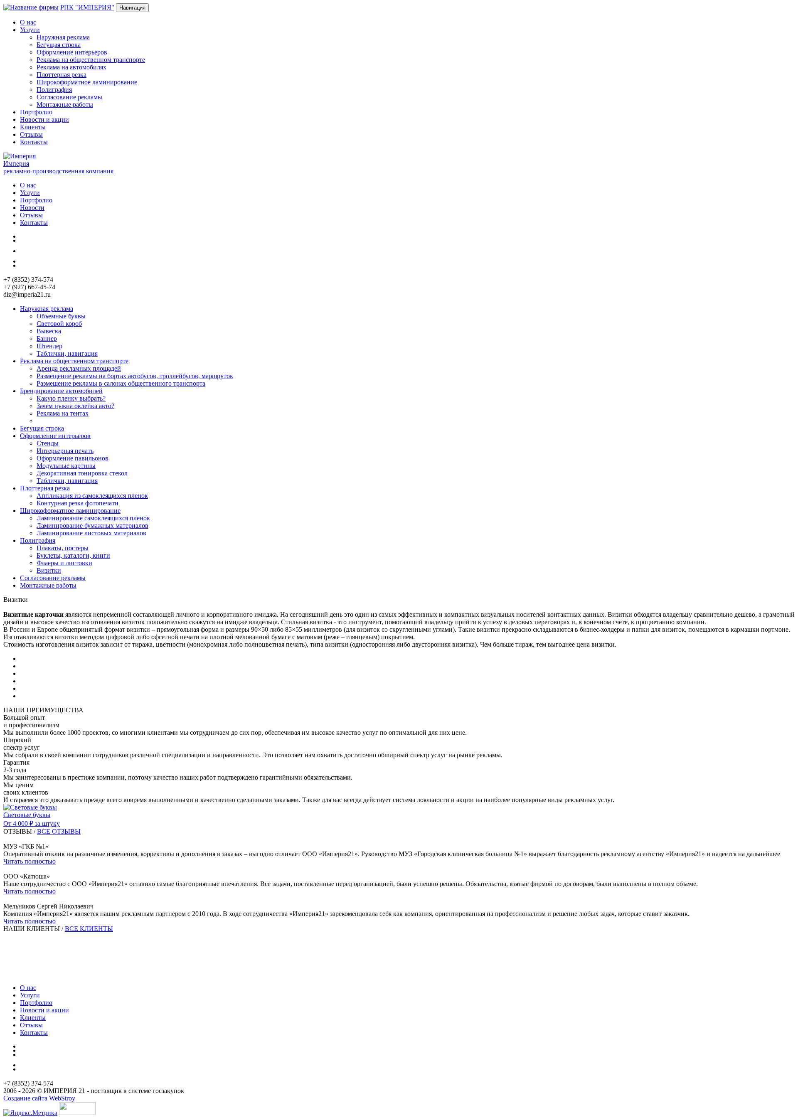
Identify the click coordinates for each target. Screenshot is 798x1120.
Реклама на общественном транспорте (91, 59)
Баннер (47, 338)
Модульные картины (66, 465)
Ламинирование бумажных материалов (92, 525)
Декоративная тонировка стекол (82, 473)
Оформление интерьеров (72, 52)
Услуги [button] (30, 29)
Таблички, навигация (67, 353)
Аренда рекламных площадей (79, 368)
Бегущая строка (59, 44)
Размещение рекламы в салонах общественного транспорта (121, 383)
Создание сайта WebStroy (39, 1098)
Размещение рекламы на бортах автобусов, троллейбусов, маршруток (135, 375)
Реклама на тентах (63, 413)
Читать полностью (29, 861)
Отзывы (31, 134)
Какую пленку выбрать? (71, 398)
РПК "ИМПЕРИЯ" (87, 7)
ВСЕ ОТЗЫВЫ (59, 831)
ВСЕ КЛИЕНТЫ (89, 928)
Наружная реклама (63, 37)
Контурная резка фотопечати (77, 503)
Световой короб (59, 323)
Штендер (49, 346)
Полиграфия (54, 89)
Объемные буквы (61, 316)
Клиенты (33, 126)
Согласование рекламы (69, 97)
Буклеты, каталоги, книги (73, 555)
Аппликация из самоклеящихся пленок (92, 495)
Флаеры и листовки (64, 562)
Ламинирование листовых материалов (91, 533)
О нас (28, 22)
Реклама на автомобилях (71, 67)
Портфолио (36, 112)
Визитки (49, 570)
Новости (32, 207)
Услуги (30, 192)
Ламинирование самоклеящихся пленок (93, 518)
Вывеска (49, 331)
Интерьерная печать (65, 450)
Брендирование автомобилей (61, 390)
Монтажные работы (65, 104)
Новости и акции (44, 119)
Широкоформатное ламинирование (87, 82)
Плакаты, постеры (63, 547)
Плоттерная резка (61, 74)
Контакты (34, 141)
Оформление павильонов (72, 458)
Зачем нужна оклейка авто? (75, 405)
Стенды (48, 443)
